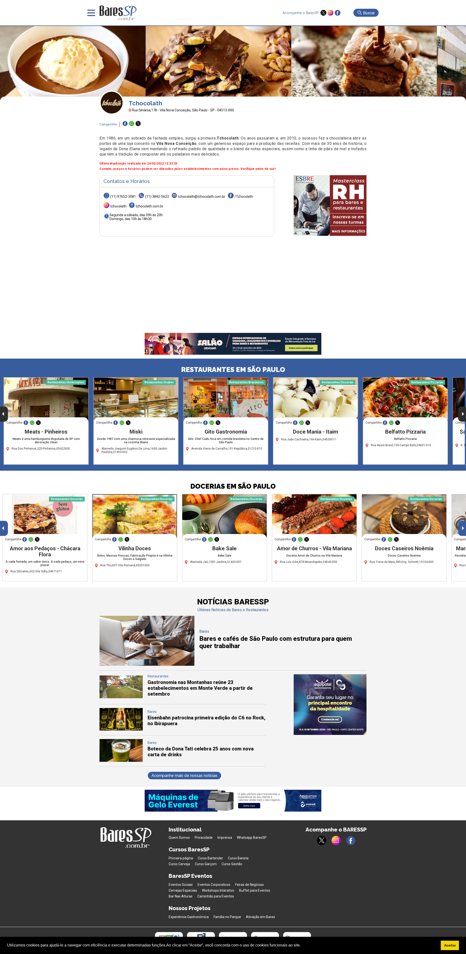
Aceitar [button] (450, 945)
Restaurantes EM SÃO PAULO (233, 370)
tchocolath (118, 206)
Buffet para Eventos (254, 890)
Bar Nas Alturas (180, 896)
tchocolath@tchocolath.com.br (201, 196)
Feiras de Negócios (249, 885)
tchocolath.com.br (149, 206)
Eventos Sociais (181, 885)
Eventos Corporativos (214, 885)
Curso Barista (238, 858)
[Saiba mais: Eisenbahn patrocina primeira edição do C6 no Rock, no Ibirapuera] (121, 729)
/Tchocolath (243, 196)
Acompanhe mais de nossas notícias (184, 775)
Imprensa (224, 837)
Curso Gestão (232, 864)
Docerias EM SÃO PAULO (233, 486)
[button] (302, 945)
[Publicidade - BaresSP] (330, 205)
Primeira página (181, 858)
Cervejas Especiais (183, 890)
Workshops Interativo (218, 890)
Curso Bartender (210, 858)
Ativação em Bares (260, 917)
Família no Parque (227, 917)
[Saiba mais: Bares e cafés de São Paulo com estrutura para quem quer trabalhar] (147, 664)
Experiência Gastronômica (189, 917)
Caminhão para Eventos (215, 896)
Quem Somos (179, 837)
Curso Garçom (206, 864)
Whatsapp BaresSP (251, 837)
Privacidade (204, 837)
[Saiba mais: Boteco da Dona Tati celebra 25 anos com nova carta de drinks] (121, 760)
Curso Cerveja (179, 864)
